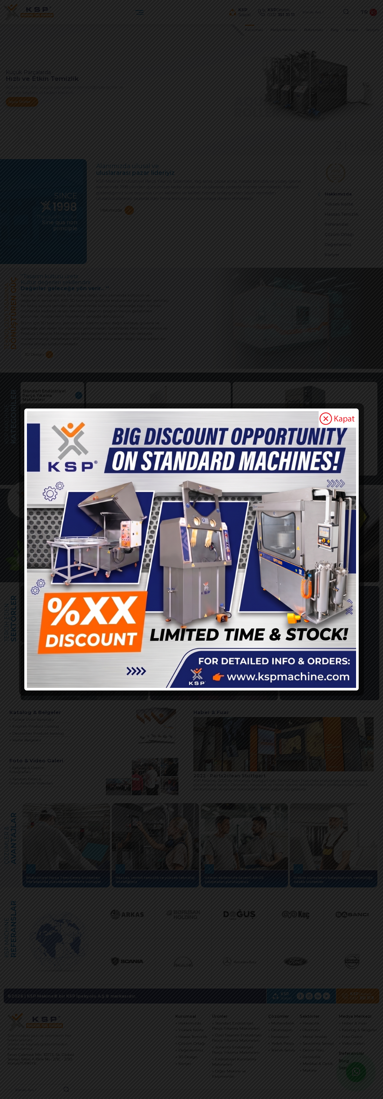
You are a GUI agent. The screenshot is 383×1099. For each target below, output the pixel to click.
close (337, 419)
